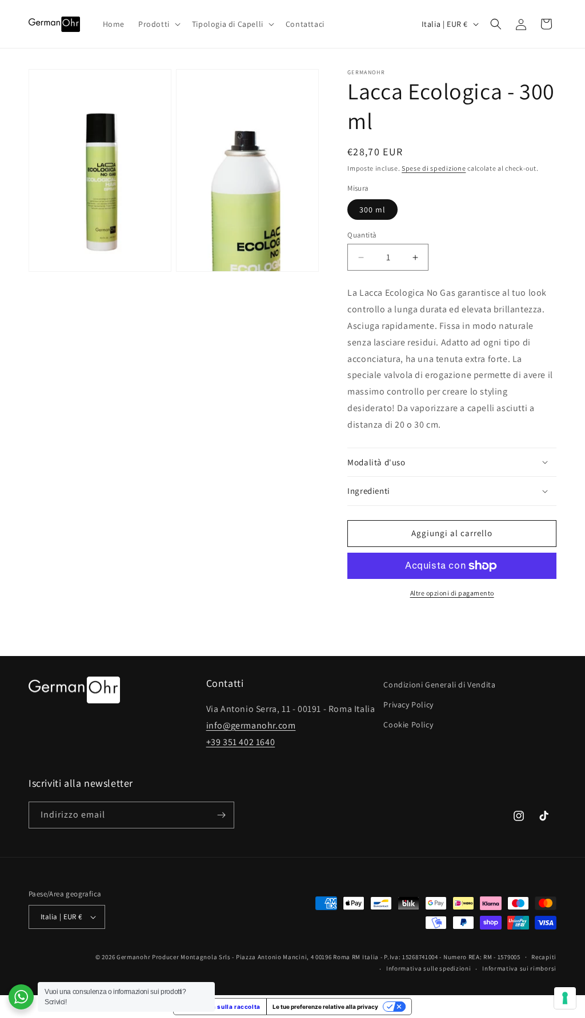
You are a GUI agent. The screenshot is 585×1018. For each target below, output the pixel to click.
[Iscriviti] (221, 815)
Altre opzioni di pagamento (452, 593)
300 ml (372, 209)
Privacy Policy (408, 704)
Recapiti (543, 957)
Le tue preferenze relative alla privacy (325, 1006)
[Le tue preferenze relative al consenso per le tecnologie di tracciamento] (565, 998)
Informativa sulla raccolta (220, 1006)
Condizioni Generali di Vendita (439, 684)
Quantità (361, 235)
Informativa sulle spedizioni (428, 968)
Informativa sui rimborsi (519, 968)
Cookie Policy (408, 724)
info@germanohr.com (251, 725)
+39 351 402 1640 (240, 742)
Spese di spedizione (434, 168)
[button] (158, 24)
